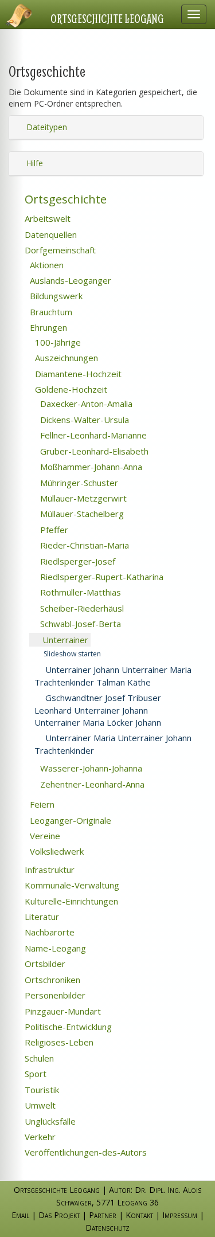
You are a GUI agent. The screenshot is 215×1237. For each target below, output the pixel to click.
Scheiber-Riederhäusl (81, 608)
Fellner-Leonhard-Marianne (92, 435)
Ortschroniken (51, 979)
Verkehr (39, 1136)
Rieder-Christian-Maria (83, 545)
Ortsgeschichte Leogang (107, 18)
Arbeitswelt (46, 218)
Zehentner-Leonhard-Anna (91, 784)
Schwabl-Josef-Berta (79, 623)
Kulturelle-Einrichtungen (70, 901)
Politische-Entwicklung (67, 1026)
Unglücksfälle (49, 1121)
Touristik (40, 1089)
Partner (102, 1214)
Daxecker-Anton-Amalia (85, 403)
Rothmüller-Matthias (79, 592)
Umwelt (39, 1105)
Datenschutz (107, 1227)
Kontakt (139, 1214)
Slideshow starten (71, 654)
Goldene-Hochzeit (70, 389)
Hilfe (33, 163)
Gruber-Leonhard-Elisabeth (93, 451)
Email (20, 1214)
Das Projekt (59, 1214)
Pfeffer (53, 529)
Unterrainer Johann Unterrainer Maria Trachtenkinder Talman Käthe (112, 675)
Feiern (41, 804)
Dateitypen (45, 127)
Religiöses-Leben (57, 1042)
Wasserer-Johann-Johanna (90, 768)
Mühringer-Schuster (78, 482)
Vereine (44, 835)
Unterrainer (64, 639)
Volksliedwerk (56, 851)
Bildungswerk (55, 296)
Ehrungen (47, 327)
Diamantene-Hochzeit (77, 373)
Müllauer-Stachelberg (81, 513)
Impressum (179, 1214)
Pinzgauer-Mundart (61, 1011)
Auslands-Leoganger (69, 280)
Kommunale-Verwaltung (70, 885)
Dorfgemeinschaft (59, 250)
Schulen (38, 1058)
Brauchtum (50, 312)
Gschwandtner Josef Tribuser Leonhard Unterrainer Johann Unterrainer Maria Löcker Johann (97, 710)
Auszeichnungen (65, 357)
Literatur (40, 916)
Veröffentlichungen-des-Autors (84, 1152)
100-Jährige (57, 342)
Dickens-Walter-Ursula (83, 419)
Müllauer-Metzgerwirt (82, 498)
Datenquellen (49, 234)
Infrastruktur (48, 869)
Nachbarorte (48, 932)
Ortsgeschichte (64, 199)
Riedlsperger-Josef (76, 561)
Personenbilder (53, 995)
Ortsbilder (43, 963)
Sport (34, 1073)
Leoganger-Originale (69, 820)
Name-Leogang (54, 948)
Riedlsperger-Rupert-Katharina (100, 576)
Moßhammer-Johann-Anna (90, 466)
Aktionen (46, 265)
